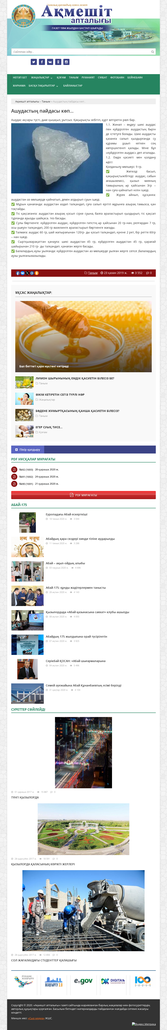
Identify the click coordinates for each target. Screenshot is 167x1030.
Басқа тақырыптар (42, 85)
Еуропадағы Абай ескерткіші (66, 514)
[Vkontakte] (50, 62)
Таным (73, 77)
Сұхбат (102, 77)
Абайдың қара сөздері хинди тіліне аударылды (80, 539)
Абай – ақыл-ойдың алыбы (65, 563)
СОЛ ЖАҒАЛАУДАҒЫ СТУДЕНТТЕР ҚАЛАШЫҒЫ (44, 960)
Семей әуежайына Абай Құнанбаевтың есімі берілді (83, 685)
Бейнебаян (135, 77)
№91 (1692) (26, 477)
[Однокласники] (58, 62)
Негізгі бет (20, 77)
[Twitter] (34, 62)
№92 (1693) (26, 469)
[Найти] (152, 51)
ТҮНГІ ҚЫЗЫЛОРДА (25, 797)
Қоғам (61, 77)
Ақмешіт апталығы (69, 17)
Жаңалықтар (40, 77)
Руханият (88, 77)
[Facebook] (42, 62)
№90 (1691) (26, 484)
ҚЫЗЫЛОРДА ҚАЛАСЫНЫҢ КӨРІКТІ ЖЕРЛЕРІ (43, 864)
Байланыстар (72, 85)
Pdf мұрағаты (86, 495)
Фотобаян (117, 77)
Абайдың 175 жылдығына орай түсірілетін (76, 636)
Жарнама (19, 85)
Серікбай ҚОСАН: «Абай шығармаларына (75, 661)
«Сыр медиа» (36, 1018)
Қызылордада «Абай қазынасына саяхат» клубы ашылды (87, 612)
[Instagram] (66, 62)
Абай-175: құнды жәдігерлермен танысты (76, 588)
